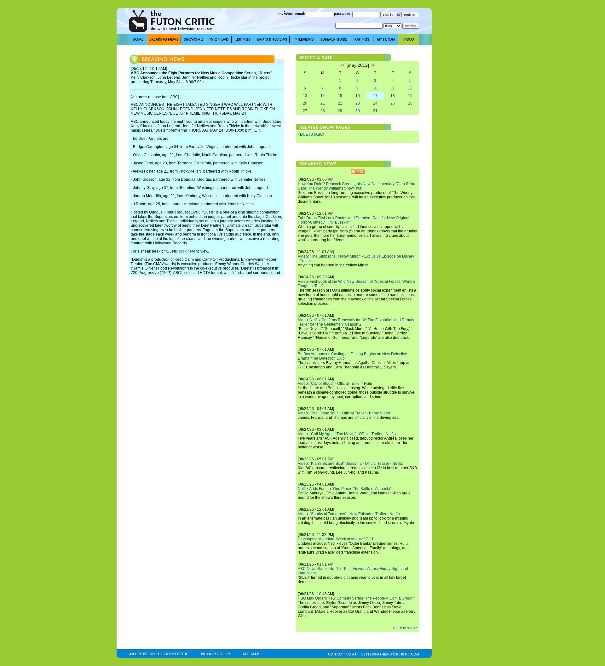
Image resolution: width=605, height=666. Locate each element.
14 (322, 96)
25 (392, 103)
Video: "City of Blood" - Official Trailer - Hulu (335, 383)
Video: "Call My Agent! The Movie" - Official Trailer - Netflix (347, 434)
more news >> (405, 628)
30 (357, 111)
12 (410, 88)
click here (187, 251)
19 (410, 96)
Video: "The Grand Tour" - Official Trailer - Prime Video (344, 413)
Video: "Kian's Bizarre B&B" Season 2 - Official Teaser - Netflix (350, 463)
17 (375, 96)
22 (340, 103)
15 (340, 96)
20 (305, 103)
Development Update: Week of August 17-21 (336, 539)
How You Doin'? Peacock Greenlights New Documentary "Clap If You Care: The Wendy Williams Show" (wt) (356, 186)
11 (393, 88)
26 (410, 103)
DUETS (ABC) (312, 134)
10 (375, 88)
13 (305, 96)
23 (357, 103)
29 (340, 111)
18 (392, 96)
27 (305, 111)
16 (357, 96)
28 (322, 111)
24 (375, 103)
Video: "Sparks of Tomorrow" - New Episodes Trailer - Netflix (349, 514)
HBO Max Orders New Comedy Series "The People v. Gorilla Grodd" (356, 598)
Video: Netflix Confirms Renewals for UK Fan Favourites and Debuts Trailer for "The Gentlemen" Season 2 (356, 322)
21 (322, 103)
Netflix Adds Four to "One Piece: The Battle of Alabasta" (344, 489)
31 (375, 111)
